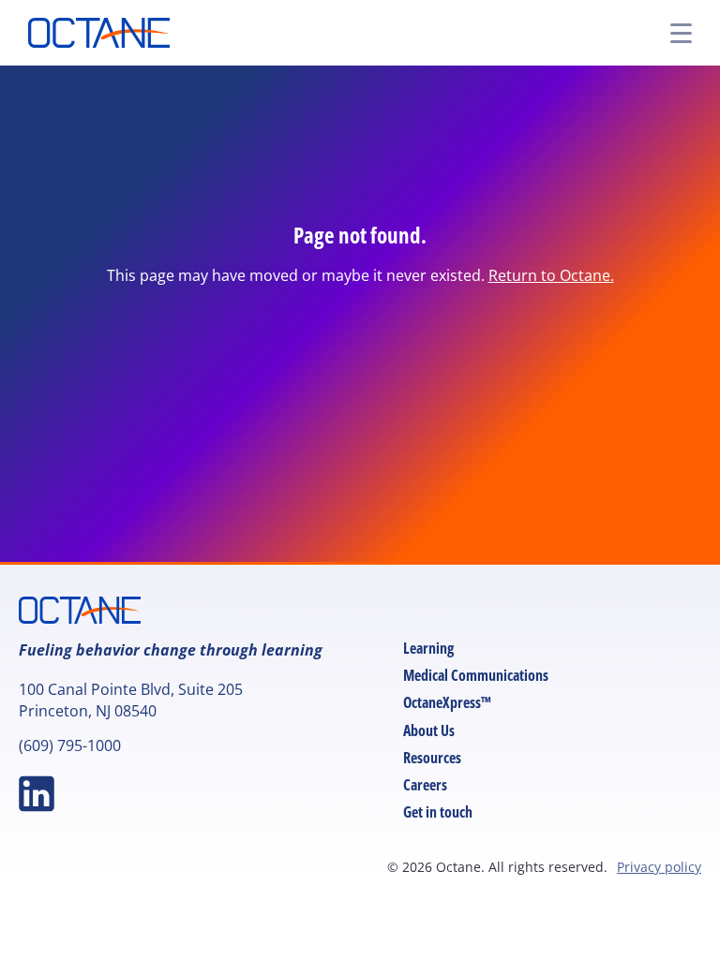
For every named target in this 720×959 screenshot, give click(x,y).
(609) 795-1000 (70, 745)
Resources (432, 757)
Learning (428, 648)
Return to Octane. (551, 275)
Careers (425, 785)
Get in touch (437, 812)
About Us (429, 730)
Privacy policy (659, 867)
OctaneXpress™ (447, 702)
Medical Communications (475, 675)
